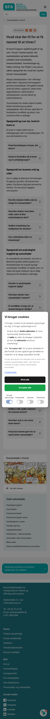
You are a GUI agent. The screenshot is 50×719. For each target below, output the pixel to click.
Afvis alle (25, 379)
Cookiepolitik (11, 372)
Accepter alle (25, 387)
